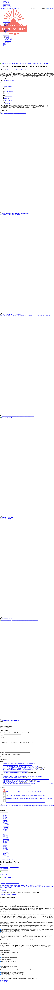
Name (1, 735)
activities (1, 805)
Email (1, 737)
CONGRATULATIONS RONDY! (10, 782)
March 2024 (5, 849)
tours (20, 807)
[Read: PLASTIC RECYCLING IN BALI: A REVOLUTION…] (26, 779)
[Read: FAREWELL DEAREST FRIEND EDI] (22, 776)
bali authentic (6, 805)
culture (30, 805)
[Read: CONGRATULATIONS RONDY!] (21, 781)
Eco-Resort (13, 69)
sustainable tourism (16, 807)
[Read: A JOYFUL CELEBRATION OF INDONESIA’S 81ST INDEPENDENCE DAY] (20, 766)
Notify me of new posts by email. (8, 756)
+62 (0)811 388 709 (4, 8)
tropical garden (26, 807)
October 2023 (5, 855)
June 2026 (5, 817)
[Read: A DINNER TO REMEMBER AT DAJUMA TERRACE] (15, 771)
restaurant (1, 807)
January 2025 (5, 837)
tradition (22, 807)
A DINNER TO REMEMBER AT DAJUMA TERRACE (15, 772)
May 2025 (5, 833)
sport (5, 807)
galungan (10, 806)
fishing (8, 806)
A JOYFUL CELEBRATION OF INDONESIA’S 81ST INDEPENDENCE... (19, 767)
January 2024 (5, 852)
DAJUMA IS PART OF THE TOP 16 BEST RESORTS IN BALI (17, 785)
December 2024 (6, 839)
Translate (51, 8)
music (36, 806)
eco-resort (52, 805)
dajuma (32, 805)
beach (9, 805)
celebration (16, 805)
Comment (2, 752)
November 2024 (6, 840)
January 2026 (5, 823)
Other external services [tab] (4, 943)
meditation (33, 806)
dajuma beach (36, 805)
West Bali (25, 69)
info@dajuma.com (4, 868)
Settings (14, 894)
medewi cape (30, 806)
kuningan (26, 806)
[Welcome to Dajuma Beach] (13, 34)
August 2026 (5, 815)
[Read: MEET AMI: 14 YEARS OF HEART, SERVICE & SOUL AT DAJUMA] (19, 763)
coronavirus (24, 805)
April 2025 (5, 834)
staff (7, 807)
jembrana (22, 806)
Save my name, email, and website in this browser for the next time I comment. (18, 742)
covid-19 (27, 805)
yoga (35, 807)
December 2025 (6, 824)
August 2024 (5, 843)
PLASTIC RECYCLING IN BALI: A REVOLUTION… (15, 780)
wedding (12, 80)
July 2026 (5, 816)
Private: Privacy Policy (4, 980)
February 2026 (6, 822)
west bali (33, 807)
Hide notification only (7, 894)
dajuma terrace (45, 805)
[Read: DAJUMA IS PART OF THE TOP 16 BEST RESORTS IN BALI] (28, 783)
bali (3, 805)
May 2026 (5, 818)
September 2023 (6, 856)
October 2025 (5, 827)
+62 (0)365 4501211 (14, 8)
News (17, 69)
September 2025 (6, 828)
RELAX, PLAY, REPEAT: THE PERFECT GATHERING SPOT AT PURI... (19, 769)
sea (3, 807)
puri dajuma (44, 806)
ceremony (5, 80)
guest (13, 806)
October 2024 (5, 841)
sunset (8, 80)
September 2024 (6, 842)
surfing (11, 807)
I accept (1, 894)
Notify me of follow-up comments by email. (11, 754)
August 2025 (5, 829)
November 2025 (6, 826)
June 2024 (5, 846)
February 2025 (6, 836)
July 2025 (5, 830)
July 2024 (5, 845)
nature (39, 806)
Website (1, 740)
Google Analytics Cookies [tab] (5, 932)
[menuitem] (28, 20)
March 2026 (5, 821)
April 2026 (5, 820)
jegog (20, 806)
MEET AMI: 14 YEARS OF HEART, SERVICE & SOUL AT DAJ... (17, 765)
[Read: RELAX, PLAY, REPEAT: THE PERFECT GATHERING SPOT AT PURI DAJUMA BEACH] (24, 768)
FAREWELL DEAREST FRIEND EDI (11, 777)
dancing (49, 805)
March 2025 (5, 835)
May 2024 (5, 847)
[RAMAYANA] (4, 871)
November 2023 (6, 854)
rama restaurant (48, 806)
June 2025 (5, 831)
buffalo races (13, 805)
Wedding (21, 69)
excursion (1, 806)
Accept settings (3, 981)
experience (5, 806)
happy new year (16, 806)
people (41, 806)
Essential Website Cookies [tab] (5, 911)
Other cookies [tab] (3, 967)
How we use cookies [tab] (4, 902)
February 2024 (6, 850)
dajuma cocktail (40, 805)
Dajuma (8, 69)
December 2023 (6, 853)
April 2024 (5, 848)
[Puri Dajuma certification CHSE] (7, 877)
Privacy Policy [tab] (3, 976)
